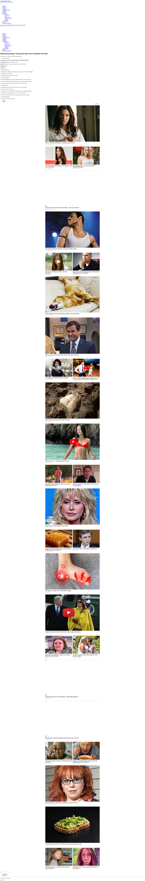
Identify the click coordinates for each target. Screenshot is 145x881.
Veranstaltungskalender (7, 23)
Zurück (4, 100)
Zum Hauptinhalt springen (5, 0)
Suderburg (7, 20)
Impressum (5, 875)
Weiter (4, 101)
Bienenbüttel (7, 17)
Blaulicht (4, 12)
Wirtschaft (4, 6)
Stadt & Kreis (5, 14)
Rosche (6, 19)
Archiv (4, 22)
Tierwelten (5, 13)
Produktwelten (5, 21)
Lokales (4, 5)
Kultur (4, 7)
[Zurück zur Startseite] (6, 1)
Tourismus (4, 38)
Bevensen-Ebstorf (8, 18)
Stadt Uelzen (7, 15)
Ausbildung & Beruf (6, 37)
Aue (6, 16)
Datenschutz (5, 874)
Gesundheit (5, 8)
